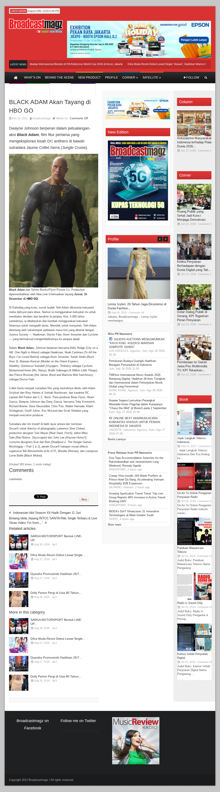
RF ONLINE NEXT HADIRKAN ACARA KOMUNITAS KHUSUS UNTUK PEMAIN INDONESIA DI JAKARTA (134, 422)
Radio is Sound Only (190, 603)
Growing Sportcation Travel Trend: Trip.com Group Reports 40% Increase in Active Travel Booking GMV (137, 497)
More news (114, 524)
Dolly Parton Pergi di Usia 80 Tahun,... (56, 592)
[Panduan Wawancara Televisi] (194, 544)
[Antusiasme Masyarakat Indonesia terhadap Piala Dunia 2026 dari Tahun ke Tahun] (194, 123)
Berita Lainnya (117, 439)
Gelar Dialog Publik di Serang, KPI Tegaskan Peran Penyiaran (192, 316)
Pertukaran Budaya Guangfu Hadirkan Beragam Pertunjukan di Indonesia (132, 362)
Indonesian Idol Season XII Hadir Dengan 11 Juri (47, 512)
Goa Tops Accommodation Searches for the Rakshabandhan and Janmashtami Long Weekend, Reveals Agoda (136, 461)
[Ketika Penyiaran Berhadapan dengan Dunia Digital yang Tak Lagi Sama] (194, 247)
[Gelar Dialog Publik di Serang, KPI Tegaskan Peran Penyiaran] (194, 297)
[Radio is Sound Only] (194, 599)
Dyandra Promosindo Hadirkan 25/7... (56, 574)
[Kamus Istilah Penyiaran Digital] (194, 650)
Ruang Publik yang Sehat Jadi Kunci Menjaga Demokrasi (191, 215)
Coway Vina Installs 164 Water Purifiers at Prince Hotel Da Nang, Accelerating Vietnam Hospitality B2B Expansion (136, 479)
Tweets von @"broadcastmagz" (80, 731)
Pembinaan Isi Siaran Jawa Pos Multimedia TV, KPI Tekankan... (192, 366)
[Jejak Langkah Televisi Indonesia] (194, 434)
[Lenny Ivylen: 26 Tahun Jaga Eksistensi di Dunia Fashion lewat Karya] (140, 298)
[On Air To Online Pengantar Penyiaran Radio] (194, 489)
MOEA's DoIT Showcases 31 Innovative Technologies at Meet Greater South (134, 513)
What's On (62, 118)
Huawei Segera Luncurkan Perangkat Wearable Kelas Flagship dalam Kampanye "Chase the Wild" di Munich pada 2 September (138, 404)
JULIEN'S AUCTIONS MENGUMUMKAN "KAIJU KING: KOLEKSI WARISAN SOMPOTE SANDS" (136, 343)
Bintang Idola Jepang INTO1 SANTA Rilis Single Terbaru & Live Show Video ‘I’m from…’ (53, 520)
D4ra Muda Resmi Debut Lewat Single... (58, 555)
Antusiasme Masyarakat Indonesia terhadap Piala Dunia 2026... (194, 142)
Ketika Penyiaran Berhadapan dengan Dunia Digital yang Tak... (194, 266)
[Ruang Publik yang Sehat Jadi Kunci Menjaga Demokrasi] (194, 197)
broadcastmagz (42, 118)
